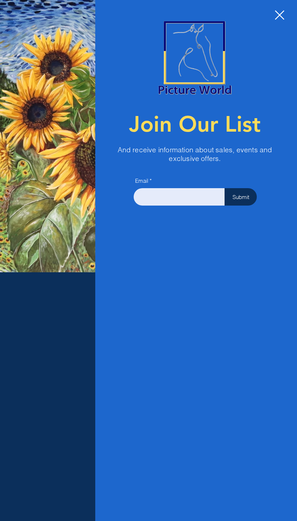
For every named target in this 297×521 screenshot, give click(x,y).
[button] (279, 15)
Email (141, 180)
